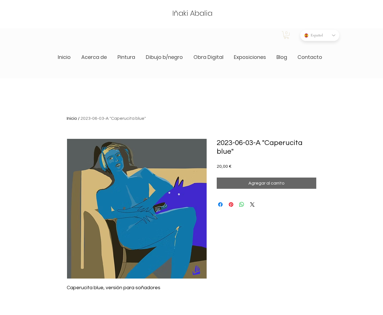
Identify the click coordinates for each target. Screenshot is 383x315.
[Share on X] (252, 204)
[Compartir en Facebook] (220, 204)
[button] (286, 35)
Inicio (72, 118)
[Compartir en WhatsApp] (241, 204)
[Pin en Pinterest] (231, 204)
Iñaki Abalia (192, 13)
